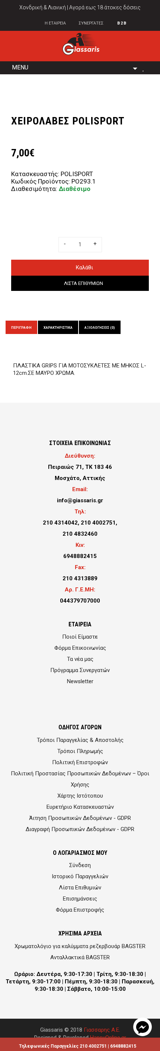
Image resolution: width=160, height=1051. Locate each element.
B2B (121, 23)
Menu (19, 67)
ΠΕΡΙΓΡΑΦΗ (21, 328)
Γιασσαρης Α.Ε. (102, 1029)
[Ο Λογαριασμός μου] (131, 68)
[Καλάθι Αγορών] (154, 68)
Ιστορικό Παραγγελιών (80, 876)
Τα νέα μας (80, 659)
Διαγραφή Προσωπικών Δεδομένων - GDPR (80, 829)
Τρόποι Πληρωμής (80, 751)
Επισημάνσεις (80, 898)
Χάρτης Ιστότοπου (80, 795)
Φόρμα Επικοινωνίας (80, 648)
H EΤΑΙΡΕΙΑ (55, 23)
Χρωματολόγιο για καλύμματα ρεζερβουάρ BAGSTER (80, 946)
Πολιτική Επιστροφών (80, 762)
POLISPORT (77, 174)
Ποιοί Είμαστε (80, 636)
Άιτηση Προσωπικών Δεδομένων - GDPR (80, 818)
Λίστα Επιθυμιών (80, 887)
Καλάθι (84, 267)
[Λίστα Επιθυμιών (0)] (144, 68)
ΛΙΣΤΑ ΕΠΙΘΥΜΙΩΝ (83, 283)
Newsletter (80, 681)
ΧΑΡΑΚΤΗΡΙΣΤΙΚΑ (58, 328)
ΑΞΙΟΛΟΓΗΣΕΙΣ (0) (99, 328)
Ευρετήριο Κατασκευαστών (80, 807)
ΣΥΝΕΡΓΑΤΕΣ (91, 23)
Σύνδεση (80, 865)
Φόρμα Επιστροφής (80, 909)
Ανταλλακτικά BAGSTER (80, 957)
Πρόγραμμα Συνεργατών (80, 670)
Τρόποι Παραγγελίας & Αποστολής (80, 740)
